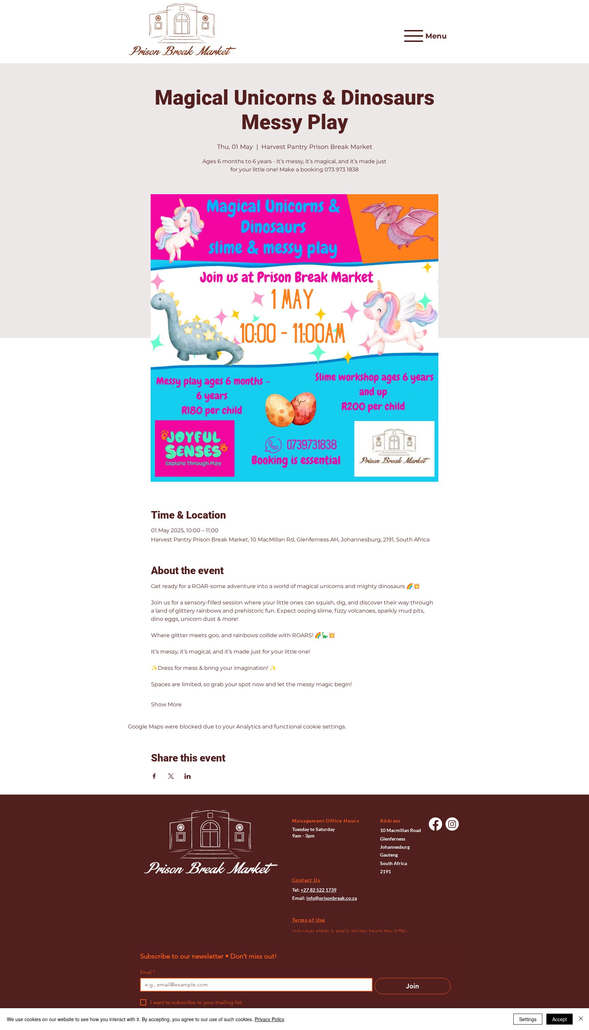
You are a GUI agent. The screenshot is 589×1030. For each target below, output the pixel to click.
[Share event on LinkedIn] (187, 776)
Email (147, 972)
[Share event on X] (171, 776)
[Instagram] (452, 824)
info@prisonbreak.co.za (331, 898)
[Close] (581, 1019)
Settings (528, 1019)
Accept (559, 1019)
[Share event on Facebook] (154, 776)
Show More (166, 704)
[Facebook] (435, 824)
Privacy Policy (269, 1019)
